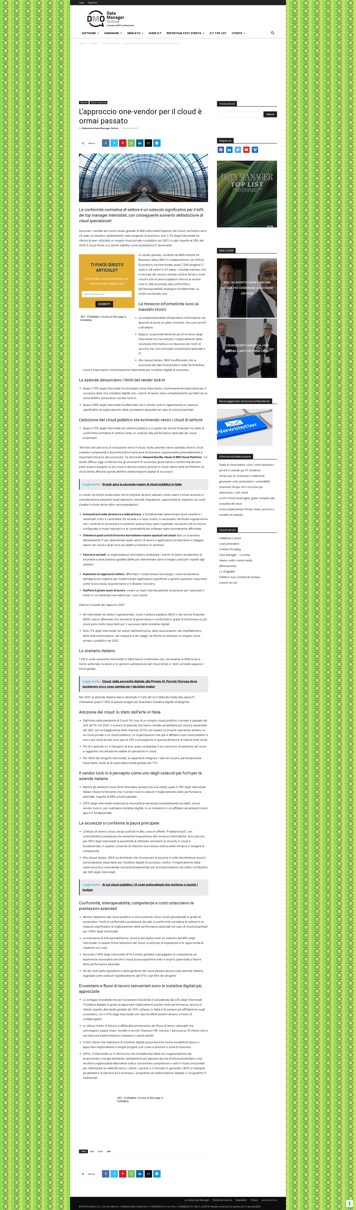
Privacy (254, 1200)
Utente (237, 33)
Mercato (133, 33)
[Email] (148, 143)
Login (81, 2)
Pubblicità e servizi (230, 538)
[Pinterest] (122, 143)
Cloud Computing (111, 43)
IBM (109, 1151)
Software (89, 33)
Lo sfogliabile (227, 571)
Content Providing (230, 549)
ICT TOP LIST (218, 33)
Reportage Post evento (184, 33)
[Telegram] (157, 143)
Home (82, 43)
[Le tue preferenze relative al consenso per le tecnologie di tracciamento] (349, 1203)
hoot (100, 1151)
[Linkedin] (140, 143)
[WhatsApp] (131, 143)
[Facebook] (105, 143)
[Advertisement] (178, 73)
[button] (272, 33)
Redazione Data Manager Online (100, 128)
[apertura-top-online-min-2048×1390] (247, 194)
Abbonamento (227, 566)
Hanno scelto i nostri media (235, 560)
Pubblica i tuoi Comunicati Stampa (239, 577)
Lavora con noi (228, 582)
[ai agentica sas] (247, 288)
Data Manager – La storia (234, 555)
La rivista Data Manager (196, 1200)
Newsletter (241, 1200)
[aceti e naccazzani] (247, 348)
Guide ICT (155, 33)
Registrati (92, 2)
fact (92, 1151)
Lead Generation (229, 543)
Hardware (111, 33)
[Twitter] (114, 143)
